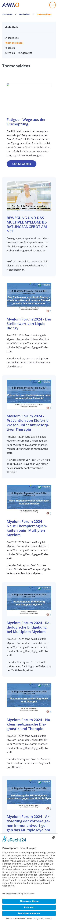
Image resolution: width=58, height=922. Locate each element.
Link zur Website (21, 163)
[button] (52, 5)
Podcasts (9, 47)
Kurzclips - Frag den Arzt (18, 53)
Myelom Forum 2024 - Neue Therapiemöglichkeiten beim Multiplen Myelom (27, 528)
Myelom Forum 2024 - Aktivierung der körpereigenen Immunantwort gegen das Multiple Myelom (29, 823)
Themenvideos (13, 42)
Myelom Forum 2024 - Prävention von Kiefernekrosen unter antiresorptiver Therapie (28, 422)
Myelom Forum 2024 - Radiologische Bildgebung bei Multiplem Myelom (29, 627)
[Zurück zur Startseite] (10, 5)
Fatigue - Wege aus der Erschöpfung (26, 121)
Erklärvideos (11, 38)
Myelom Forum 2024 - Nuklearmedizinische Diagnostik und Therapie (29, 724)
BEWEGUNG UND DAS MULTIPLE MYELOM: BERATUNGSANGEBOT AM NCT (27, 224)
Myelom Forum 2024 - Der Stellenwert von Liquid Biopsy (29, 323)
